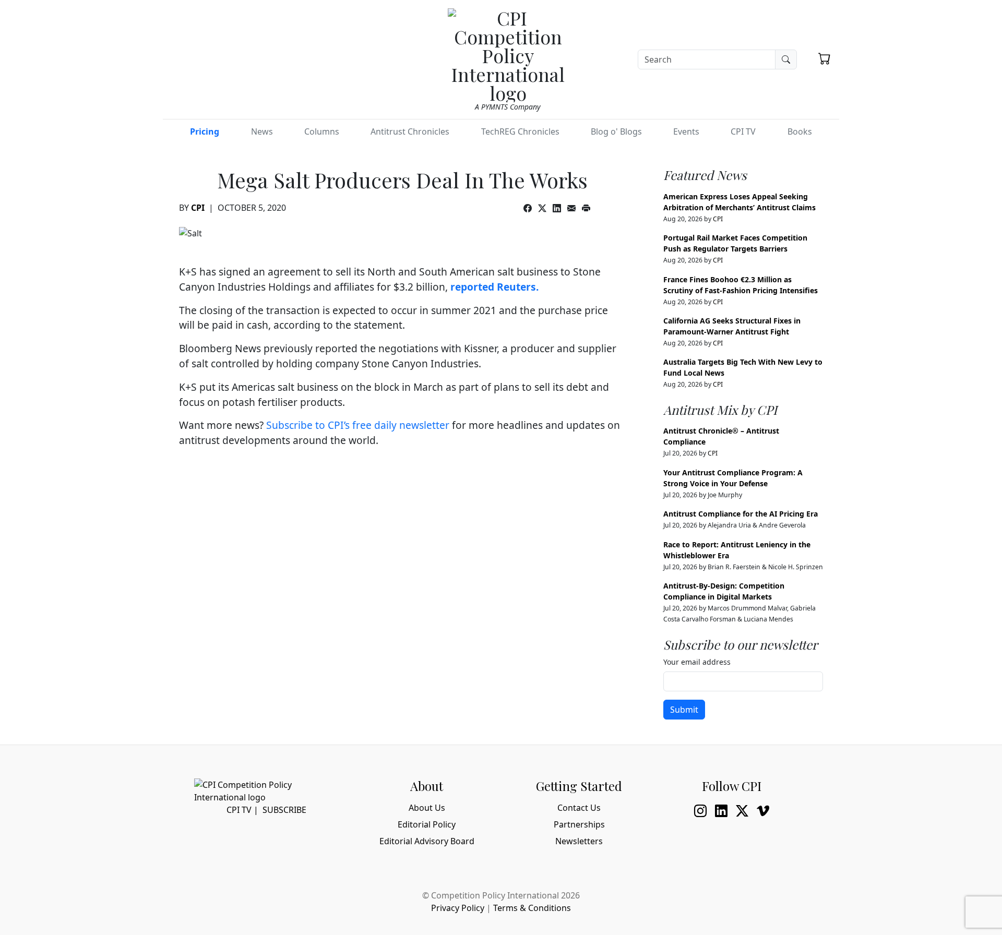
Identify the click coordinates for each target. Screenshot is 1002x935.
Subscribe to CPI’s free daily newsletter (357, 425)
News (262, 131)
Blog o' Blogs (616, 131)
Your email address (697, 662)
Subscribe (284, 810)
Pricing (204, 131)
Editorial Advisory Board (426, 841)
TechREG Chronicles (520, 131)
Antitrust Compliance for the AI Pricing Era (740, 514)
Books (800, 131)
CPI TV (743, 131)
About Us (427, 807)
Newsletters (579, 841)
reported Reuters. (494, 287)
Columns (321, 131)
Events (686, 131)
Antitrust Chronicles (410, 131)
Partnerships (579, 824)
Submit (684, 709)
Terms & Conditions (532, 908)
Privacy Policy (457, 908)
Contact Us (579, 807)
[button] (824, 58)
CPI (198, 207)
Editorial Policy (427, 824)
